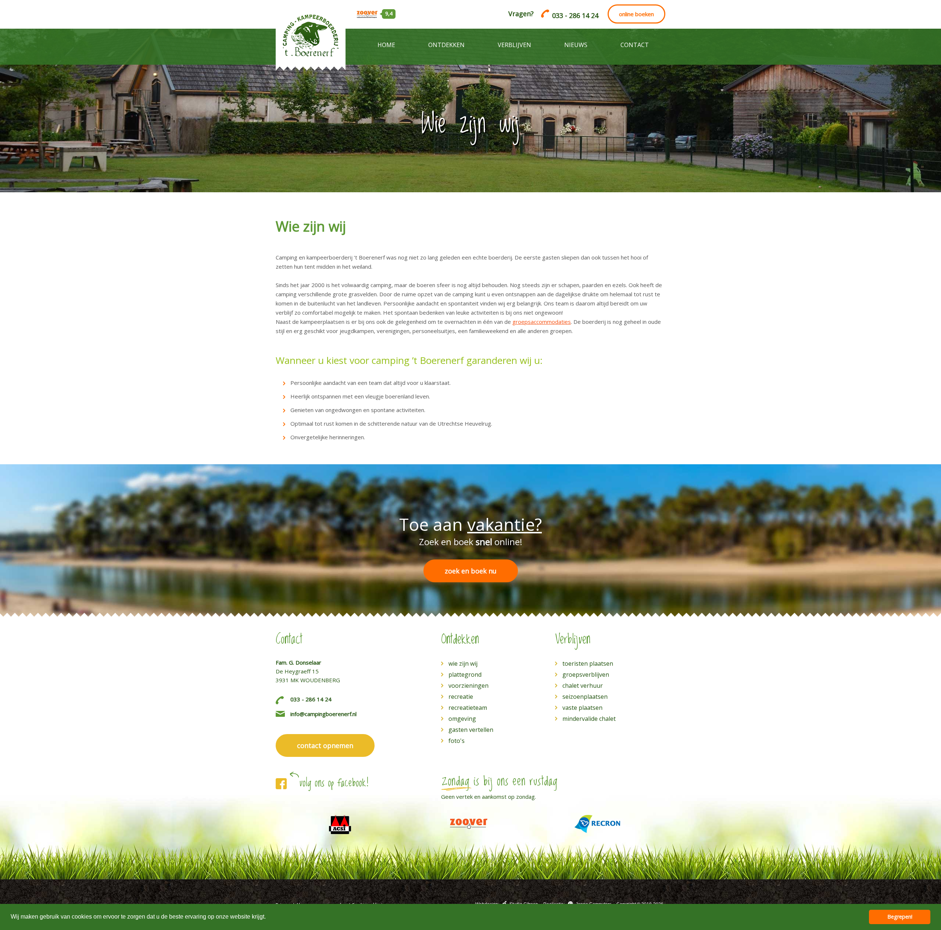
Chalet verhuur (582, 686)
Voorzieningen (468, 686)
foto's (456, 741)
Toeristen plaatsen (587, 663)
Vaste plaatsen (582, 708)
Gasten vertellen (470, 730)
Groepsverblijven (585, 674)
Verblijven (514, 45)
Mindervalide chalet (589, 719)
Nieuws (575, 45)
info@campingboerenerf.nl (323, 714)
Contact (634, 45)
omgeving (462, 719)
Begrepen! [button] (899, 916)
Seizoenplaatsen (585, 697)
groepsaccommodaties (541, 321)
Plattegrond (465, 674)
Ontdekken (446, 45)
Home (386, 45)
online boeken (636, 14)
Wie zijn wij (462, 663)
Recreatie (460, 697)
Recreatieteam (467, 708)
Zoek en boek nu (471, 570)
